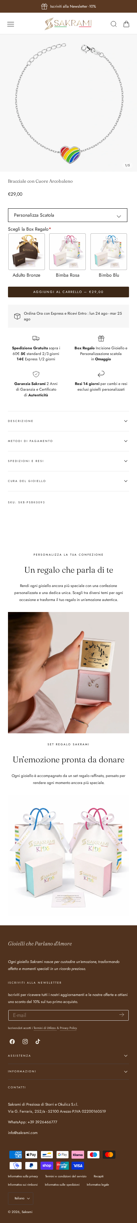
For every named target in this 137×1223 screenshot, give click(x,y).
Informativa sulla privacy (23, 1176)
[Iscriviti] (121, 1015)
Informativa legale (98, 1184)
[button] (10, 23)
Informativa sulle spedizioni (62, 1184)
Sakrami (27, 1211)
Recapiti (98, 1176)
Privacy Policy (68, 1028)
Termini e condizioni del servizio (65, 1176)
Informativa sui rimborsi (23, 1184)
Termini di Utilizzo (45, 1028)
